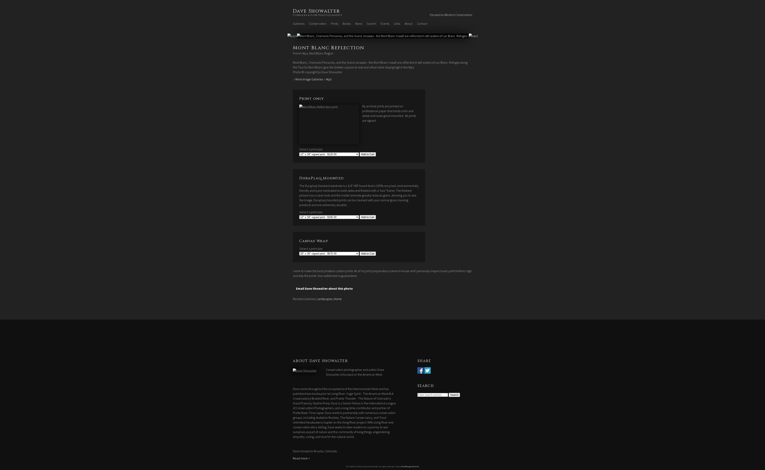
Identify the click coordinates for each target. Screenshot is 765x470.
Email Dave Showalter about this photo (324, 288)
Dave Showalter (316, 11)
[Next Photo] (383, 36)
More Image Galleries (309, 79)
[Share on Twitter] (427, 371)
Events (385, 24)
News (358, 24)
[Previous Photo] (292, 36)
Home (338, 299)
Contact (422, 24)
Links (397, 24)
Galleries (298, 24)
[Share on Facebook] (420, 371)
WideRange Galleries (410, 466)
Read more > (301, 458)
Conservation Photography (318, 15)
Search (371, 24)
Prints (334, 24)
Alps (329, 79)
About (408, 24)
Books (347, 24)
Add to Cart (367, 154)
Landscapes (324, 299)
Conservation (317, 24)
